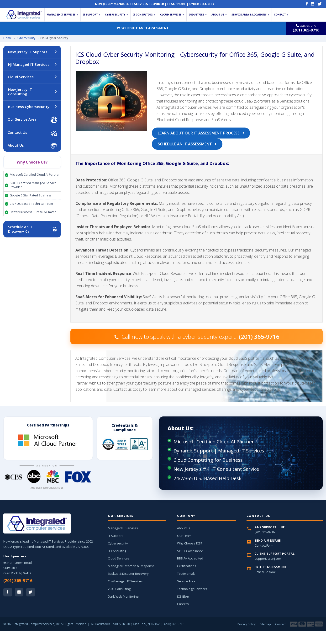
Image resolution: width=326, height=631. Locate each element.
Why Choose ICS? (189, 543)
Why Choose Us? (32, 162)
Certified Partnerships (48, 425)
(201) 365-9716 (17, 580)
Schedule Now (265, 572)
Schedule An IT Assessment (185, 144)
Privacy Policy (246, 624)
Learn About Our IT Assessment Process (199, 133)
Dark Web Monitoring (123, 596)
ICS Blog (183, 596)
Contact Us (17, 132)
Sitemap (265, 624)
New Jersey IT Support (27, 51)
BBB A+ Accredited (190, 558)
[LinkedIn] (312, 4)
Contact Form (264, 545)
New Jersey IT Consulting (20, 92)
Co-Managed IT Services (125, 581)
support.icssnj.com (268, 558)
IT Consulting (144, 14)
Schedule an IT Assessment (145, 28)
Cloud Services (172, 14)
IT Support (91, 14)
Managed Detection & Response (131, 566)
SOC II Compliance (190, 551)
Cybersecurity (116, 14)
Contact (281, 14)
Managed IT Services (62, 14)
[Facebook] (307, 4)
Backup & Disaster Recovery (128, 573)
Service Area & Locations (250, 14)
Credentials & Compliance (124, 427)
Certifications (186, 566)
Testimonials (186, 573)
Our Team (184, 536)
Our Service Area (22, 119)
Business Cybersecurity (28, 106)
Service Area (186, 581)
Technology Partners (192, 589)
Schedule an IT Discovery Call (20, 229)
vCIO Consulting (119, 589)
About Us (219, 14)
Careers (183, 604)
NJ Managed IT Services (28, 64)
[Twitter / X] (30, 592)
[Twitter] (320, 4)
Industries (198, 14)
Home (7, 38)
